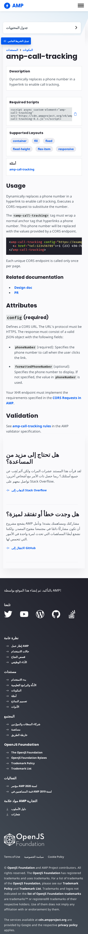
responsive (66, 149)
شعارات (15, 814)
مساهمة (15, 729)
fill (36, 141)
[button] (81, 5)
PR (16, 292)
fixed (48, 141)
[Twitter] (8, 614)
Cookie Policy (56, 857)
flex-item (44, 149)
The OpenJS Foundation (27, 752)
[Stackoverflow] (72, 614)
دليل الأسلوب (18, 809)
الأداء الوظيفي (19, 662)
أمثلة (14, 696)
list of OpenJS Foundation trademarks (54, 894)
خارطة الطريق (19, 735)
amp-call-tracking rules (31, 426)
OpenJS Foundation (21, 868)
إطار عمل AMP (20, 646)
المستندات (12, 50)
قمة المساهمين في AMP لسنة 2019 (31, 791)
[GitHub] (56, 614)
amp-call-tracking (21, 169)
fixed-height (21, 149)
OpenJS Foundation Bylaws (29, 758)
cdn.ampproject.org (52, 920)
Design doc (23, 287)
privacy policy (68, 925)
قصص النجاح (18, 657)
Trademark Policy (23, 763)
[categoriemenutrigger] (16, 41)
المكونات (28, 50)
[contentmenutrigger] (42, 27)
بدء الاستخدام (18, 679)
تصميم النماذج (19, 701)
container (19, 141)
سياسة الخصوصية (34, 857)
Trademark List (21, 768)
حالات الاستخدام (20, 651)
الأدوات (15, 706)
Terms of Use (12, 857)
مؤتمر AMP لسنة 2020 (24, 786)
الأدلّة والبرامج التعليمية (23, 685)
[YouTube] (24, 614)
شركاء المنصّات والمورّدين (25, 724)
